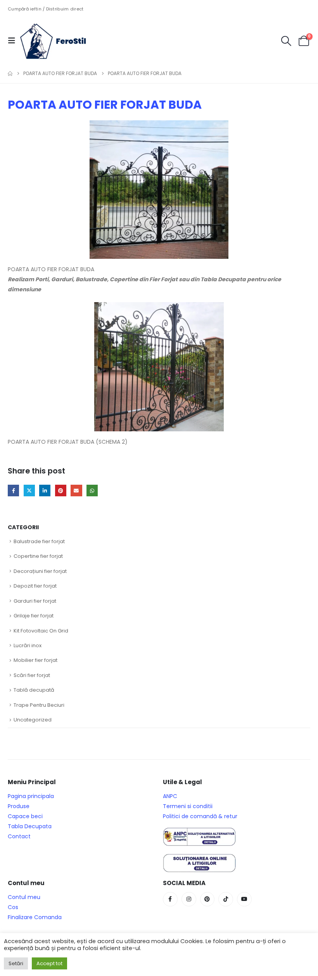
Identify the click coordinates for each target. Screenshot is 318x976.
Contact (19, 836)
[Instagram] (188, 899)
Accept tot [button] (49, 963)
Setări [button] (16, 963)
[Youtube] (244, 899)
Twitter (29, 490)
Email (76, 490)
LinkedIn (44, 490)
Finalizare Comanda (35, 917)
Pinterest (60, 490)
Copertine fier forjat (38, 556)
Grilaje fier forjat (34, 615)
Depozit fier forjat (35, 586)
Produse (18, 806)
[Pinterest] (207, 899)
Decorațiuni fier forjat (40, 571)
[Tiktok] (225, 899)
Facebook (13, 490)
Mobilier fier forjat (35, 660)
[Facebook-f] (170, 899)
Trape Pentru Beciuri (39, 705)
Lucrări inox (27, 645)
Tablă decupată (34, 690)
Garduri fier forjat (35, 601)
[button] (14, 40)
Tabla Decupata (30, 826)
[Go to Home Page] (10, 73)
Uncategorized (33, 719)
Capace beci (25, 816)
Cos (13, 907)
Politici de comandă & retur (200, 816)
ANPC (170, 796)
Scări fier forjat (32, 675)
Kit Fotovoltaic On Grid (41, 630)
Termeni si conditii (188, 806)
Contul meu (24, 897)
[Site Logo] (59, 41)
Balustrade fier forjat (39, 541)
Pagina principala (31, 796)
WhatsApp (92, 490)
